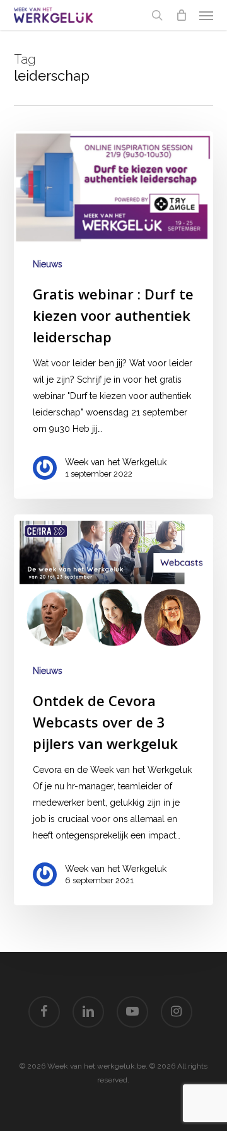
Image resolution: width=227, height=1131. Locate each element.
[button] (206, 15)
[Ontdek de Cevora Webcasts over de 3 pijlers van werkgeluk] (114, 709)
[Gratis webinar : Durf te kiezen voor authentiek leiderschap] (114, 315)
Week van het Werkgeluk (115, 462)
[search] (157, 15)
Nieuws (47, 264)
